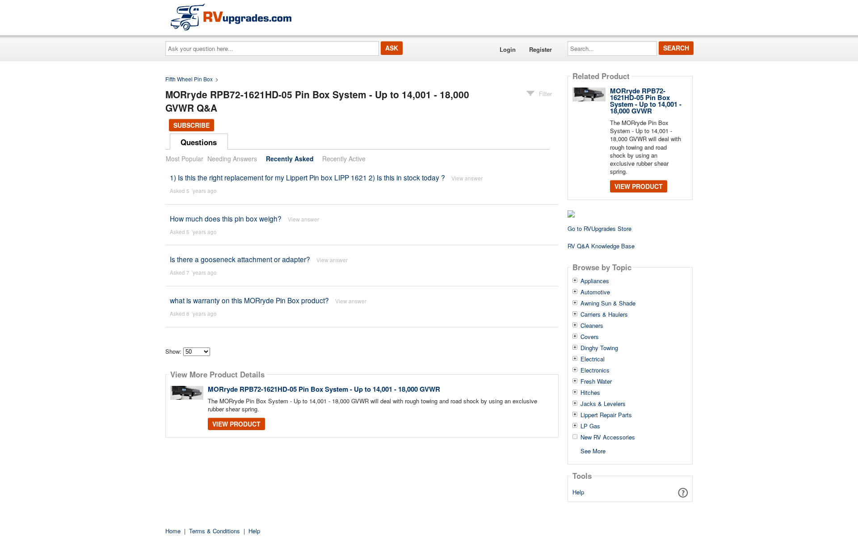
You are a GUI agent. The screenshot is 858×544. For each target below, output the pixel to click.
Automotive (595, 292)
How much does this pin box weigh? (226, 218)
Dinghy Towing (599, 348)
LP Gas (590, 426)
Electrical (592, 359)
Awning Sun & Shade (607, 303)
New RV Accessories (607, 437)
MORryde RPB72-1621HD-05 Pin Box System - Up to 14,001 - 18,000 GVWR (324, 389)
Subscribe (191, 125)
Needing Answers (232, 158)
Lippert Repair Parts (606, 415)
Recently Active (344, 158)
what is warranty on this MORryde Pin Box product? (249, 300)
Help (578, 492)
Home (173, 531)
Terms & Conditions (214, 531)
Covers (589, 337)
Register (540, 49)
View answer (467, 178)
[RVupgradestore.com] (231, 17)
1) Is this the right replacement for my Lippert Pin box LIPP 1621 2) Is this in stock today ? (307, 177)
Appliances (594, 281)
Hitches (590, 392)
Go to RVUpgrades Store (599, 228)
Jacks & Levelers (603, 404)
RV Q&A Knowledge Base (601, 246)
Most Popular (184, 158)
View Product (236, 423)
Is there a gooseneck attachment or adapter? (240, 259)
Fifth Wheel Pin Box (189, 79)
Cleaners (591, 325)
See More (593, 450)
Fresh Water (596, 381)
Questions (199, 142)
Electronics (595, 370)
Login (508, 49)
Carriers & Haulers (604, 314)
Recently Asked (290, 158)
